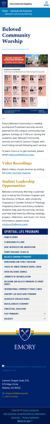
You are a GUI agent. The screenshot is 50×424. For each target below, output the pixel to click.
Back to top (24, 421)
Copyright (15, 417)
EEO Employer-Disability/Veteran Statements (24, 413)
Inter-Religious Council (15, 271)
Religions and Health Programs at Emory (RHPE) (23, 282)
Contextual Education (15, 308)
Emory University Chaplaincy (21, 4)
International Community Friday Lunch (23, 289)
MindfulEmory (11, 237)
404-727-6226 (11, 396)
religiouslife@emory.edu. (21, 154)
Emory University (31, 410)
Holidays (8, 318)
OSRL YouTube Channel (18, 173)
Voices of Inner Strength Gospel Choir (22, 266)
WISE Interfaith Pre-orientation (19, 247)
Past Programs (11, 313)
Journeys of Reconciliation (17, 276)
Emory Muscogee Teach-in (16, 252)
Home (5, 10)
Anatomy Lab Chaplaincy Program (20, 294)
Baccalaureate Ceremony (16, 303)
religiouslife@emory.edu (15, 224)
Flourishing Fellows (14, 242)
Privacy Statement (30, 417)
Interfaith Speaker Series (17, 298)
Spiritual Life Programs (21, 10)
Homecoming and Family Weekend (20, 261)
